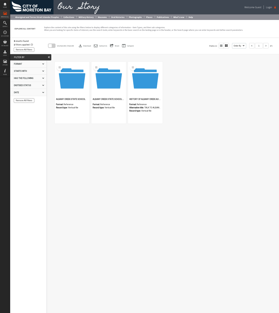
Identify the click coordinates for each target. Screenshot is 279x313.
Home (5, 7)
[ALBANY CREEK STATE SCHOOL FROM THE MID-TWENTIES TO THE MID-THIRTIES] (109, 79)
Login (5, 55)
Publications (163, 17)
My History (5, 36)
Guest (258, 7)
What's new (178, 17)
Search (4, 26)
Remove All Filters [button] (24, 49)
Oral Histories (118, 17)
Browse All (5, 17)
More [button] (5, 74)
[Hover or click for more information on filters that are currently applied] (32, 44)
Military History (86, 17)
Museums (102, 17)
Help (191, 17)
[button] (100, 46)
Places (149, 17)
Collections (68, 17)
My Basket (4, 46)
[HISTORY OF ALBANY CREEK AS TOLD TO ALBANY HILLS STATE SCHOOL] (145, 79)
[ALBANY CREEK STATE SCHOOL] (72, 79)
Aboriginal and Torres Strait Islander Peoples (37, 17)
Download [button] (84, 46)
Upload (5, 65)
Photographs (135, 17)
